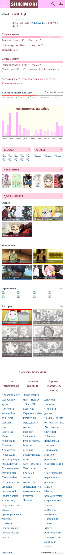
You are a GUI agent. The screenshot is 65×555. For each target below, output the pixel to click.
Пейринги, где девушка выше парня (10, 532)
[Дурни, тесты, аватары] (24, 296)
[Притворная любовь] (9, 296)
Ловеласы (7, 445)
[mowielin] (10, 159)
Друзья (8, 149)
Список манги (10, 58)
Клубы (40, 149)
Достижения (13, 196)
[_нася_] (4, 155)
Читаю (36, 65)
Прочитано (10, 69)
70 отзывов (25, 79)
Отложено (36, 45)
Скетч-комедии (32, 463)
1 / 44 (61, 306)
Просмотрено (13, 45)
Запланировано (13, 40)
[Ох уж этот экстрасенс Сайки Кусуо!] (56, 292)
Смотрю (34, 40)
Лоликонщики (10, 468)
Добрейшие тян (11, 395)
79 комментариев (12, 83)
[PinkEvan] (22, 159)
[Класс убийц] (9, 292)
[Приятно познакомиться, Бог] (40, 292)
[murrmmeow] (28, 159)
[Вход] (61, 4)
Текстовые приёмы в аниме (29, 472)
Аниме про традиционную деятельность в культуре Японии (32, 491)
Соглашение (8, 553)
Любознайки (9, 477)
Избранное (11, 169)
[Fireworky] (28, 155)
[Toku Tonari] (16, 159)
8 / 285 (60, 288)
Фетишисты (9, 473)
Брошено (9, 49)
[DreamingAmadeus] (16, 155)
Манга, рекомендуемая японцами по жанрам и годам (53, 537)
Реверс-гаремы (32, 440)
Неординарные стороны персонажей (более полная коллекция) (11, 491)
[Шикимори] (24, 4)
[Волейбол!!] (24, 292)
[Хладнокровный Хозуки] (40, 296)
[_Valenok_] (10, 155)
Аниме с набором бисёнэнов (29, 431)
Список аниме (10, 34)
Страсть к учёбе (32, 413)
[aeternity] (4, 159)
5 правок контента (44, 79)
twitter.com (37, 22)
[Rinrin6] (22, 155)
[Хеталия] (56, 296)
